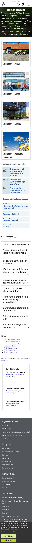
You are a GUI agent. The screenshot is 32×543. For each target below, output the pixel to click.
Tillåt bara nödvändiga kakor (8, 535)
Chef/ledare (6, 448)
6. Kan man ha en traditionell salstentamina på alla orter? (12, 289)
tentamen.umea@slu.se (14, 391)
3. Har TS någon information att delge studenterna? (15, 262)
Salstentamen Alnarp (11, 63)
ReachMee (5, 510)
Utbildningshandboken (12, 340)
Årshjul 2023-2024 (10, 348)
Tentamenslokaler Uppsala (11, 214)
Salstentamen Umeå (11, 93)
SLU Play (5, 488)
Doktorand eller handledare (10, 452)
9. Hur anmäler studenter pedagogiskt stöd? (15, 317)
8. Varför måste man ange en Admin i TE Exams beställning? (16, 309)
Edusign (4, 513)
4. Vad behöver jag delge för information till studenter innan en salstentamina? (16, 270)
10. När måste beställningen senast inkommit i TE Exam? (14, 326)
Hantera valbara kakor (8, 531)
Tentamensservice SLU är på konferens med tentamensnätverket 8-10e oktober (17, 172)
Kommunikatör (7, 461)
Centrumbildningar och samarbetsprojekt (15, 432)
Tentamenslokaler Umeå (10, 220)
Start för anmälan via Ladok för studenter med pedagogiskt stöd (17, 190)
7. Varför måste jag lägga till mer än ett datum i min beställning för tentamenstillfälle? (15, 299)
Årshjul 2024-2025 (10, 350)
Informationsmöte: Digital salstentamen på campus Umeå (15, 207)
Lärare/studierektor (8, 465)
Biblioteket (5, 429)
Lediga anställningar (8, 481)
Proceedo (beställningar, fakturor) (12, 498)
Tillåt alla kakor (8, 540)
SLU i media (6, 484)
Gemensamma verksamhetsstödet (13, 435)
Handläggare (6, 458)
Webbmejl (5, 506)
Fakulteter (5, 425)
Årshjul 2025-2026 (10, 352)
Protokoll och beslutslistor (10, 516)
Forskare (5, 455)
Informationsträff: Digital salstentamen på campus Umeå (17, 182)
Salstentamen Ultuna (12, 123)
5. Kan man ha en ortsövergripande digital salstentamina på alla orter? (14, 281)
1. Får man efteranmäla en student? (14, 244)
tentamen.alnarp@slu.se (15, 374)
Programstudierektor (8, 468)
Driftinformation (7, 478)
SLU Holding (6, 438)
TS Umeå (6, 226)
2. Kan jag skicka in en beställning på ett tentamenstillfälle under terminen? (15, 251)
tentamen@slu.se (12, 404)
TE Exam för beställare (12, 342)
